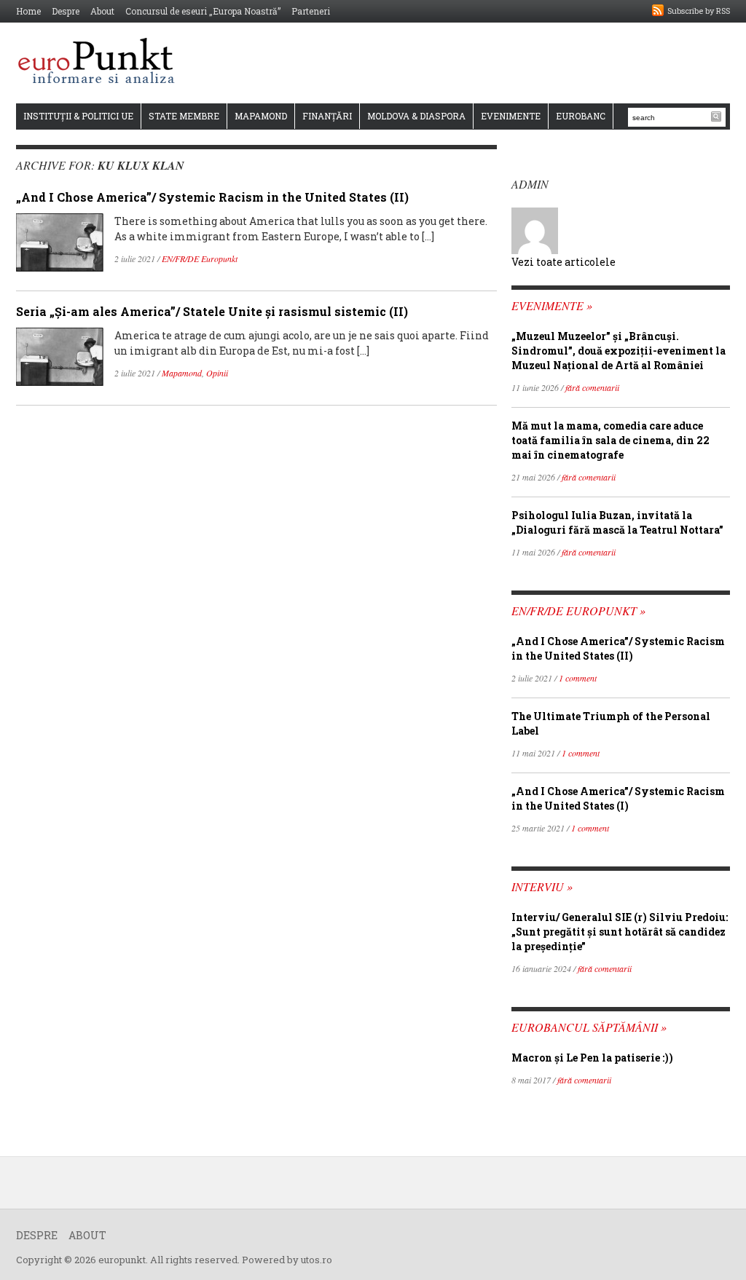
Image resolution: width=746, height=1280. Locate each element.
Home (28, 11)
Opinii (217, 373)
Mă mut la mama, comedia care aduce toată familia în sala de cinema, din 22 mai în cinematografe (610, 440)
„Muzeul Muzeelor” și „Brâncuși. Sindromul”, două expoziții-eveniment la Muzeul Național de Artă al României (618, 350)
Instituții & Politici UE (78, 116)
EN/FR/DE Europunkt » (578, 610)
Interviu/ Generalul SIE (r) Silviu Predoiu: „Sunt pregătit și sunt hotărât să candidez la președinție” (619, 931)
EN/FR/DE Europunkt (199, 258)
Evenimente (511, 116)
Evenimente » (551, 305)
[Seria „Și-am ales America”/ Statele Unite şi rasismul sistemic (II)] (59, 356)
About (102, 11)
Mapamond (261, 116)
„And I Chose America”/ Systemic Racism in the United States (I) (618, 798)
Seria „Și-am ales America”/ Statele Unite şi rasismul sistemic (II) (212, 311)
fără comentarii (592, 387)
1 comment (578, 678)
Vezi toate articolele (563, 262)
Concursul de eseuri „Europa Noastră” (202, 11)
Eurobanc (580, 116)
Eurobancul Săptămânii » (589, 1027)
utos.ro (316, 1259)
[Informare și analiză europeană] (101, 62)
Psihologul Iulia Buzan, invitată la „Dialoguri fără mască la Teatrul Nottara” (617, 522)
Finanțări (327, 116)
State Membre (184, 116)
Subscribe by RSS (698, 10)
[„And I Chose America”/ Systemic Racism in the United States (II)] (59, 241)
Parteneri (310, 11)
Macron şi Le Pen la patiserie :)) (592, 1057)
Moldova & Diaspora (416, 116)
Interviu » (542, 886)
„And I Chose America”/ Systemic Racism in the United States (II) (212, 197)
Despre (65, 11)
